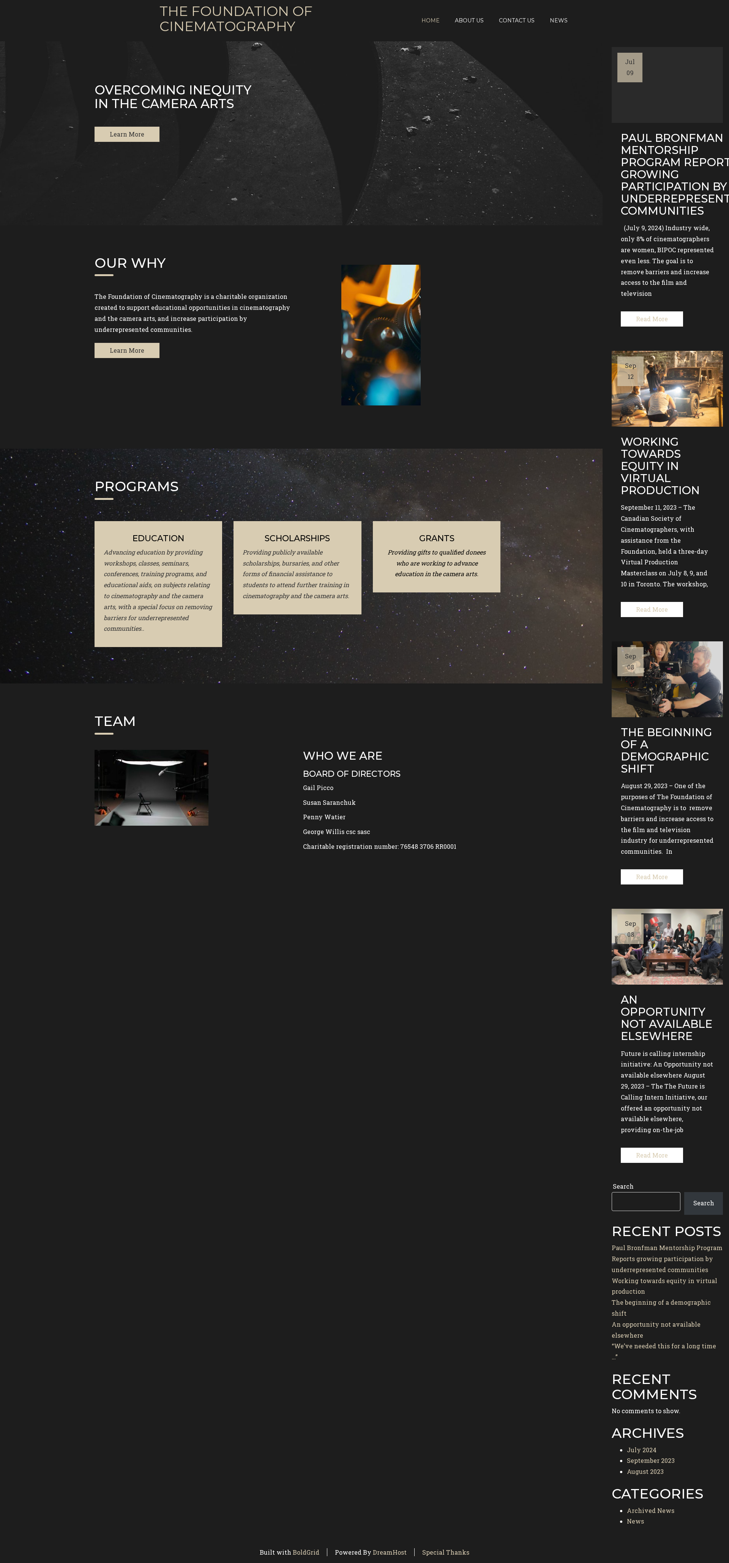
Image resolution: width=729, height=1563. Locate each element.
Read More (652, 319)
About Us (469, 20)
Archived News (650, 1510)
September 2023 (651, 1460)
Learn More (127, 134)
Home (430, 20)
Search (623, 1186)
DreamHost (390, 1552)
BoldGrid (306, 1552)
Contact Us (517, 20)
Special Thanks (445, 1552)
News (559, 20)
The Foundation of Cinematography (235, 19)
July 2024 (641, 1450)
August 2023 (645, 1471)
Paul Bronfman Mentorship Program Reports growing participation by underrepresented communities (667, 1259)
